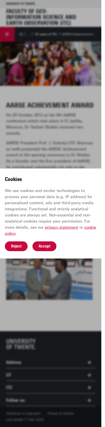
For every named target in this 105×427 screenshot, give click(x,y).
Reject (16, 246)
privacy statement (61, 227)
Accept (44, 246)
